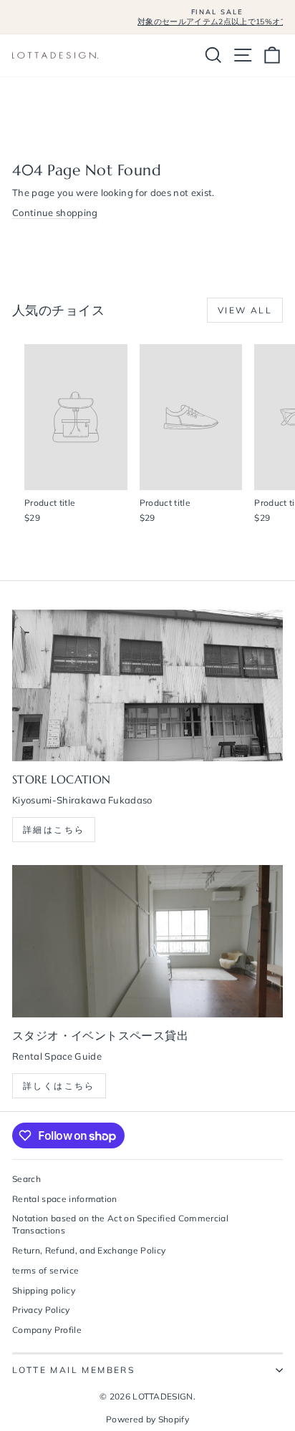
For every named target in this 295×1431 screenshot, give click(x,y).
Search (26, 1178)
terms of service (45, 1270)
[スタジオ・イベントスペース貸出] (147, 941)
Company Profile (47, 1329)
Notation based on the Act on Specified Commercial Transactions (120, 1224)
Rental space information (64, 1198)
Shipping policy (43, 1290)
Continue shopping (55, 212)
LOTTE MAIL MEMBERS (73, 1369)
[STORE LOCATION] (147, 686)
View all (245, 310)
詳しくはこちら (59, 1085)
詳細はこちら (53, 829)
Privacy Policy (41, 1309)
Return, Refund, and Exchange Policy (88, 1250)
